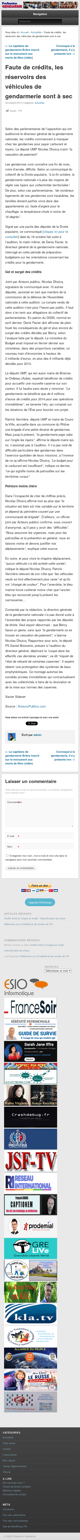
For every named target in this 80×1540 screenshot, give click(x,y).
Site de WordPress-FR (15, 1526)
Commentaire (13, 802)
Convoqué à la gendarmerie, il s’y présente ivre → (63, 50)
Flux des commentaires (15, 1520)
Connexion (8, 1509)
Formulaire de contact (14, 1494)
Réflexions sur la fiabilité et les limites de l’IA (28, 924)
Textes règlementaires (15, 1466)
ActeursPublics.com (32, 706)
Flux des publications (14, 1515)
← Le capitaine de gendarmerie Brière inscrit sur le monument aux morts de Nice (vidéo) (22, 52)
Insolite (7, 1449)
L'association (10, 1454)
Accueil (25, 32)
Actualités (36, 32)
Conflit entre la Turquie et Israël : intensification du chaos (34, 918)
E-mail (13, 836)
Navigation (40, 14)
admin (37, 735)
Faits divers (9, 1443)
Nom (13, 847)
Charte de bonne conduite (16, 1486)
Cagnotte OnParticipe (40, 902)
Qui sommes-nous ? (14, 1482)
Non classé (9, 1460)
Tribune (7, 1472)
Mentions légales (12, 1490)
